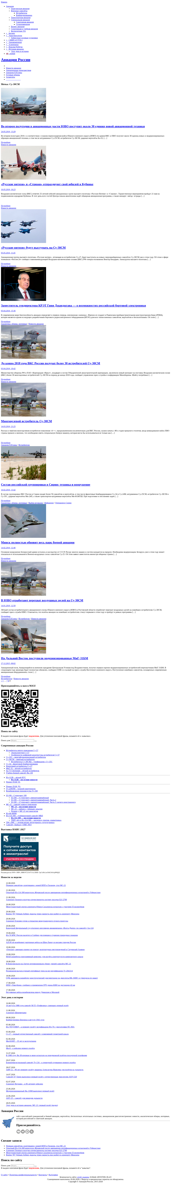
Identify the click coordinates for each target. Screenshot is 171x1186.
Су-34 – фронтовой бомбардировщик (22, 764)
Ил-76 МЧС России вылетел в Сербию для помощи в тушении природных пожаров (42, 935)
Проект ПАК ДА (13, 786)
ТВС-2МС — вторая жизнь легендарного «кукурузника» (30, 822)
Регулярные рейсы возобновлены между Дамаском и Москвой (32, 992)
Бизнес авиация (17, 27)
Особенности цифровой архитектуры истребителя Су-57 (35, 755)
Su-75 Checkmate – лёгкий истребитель (22, 771)
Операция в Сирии (63, 503)
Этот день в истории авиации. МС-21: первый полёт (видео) (32, 1105)
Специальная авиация (20, 20)
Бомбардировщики (24, 15)
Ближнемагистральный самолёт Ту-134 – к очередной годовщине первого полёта (41, 1062)
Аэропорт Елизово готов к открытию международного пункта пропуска (37, 921)
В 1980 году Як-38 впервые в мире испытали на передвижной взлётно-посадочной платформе (46, 1055)
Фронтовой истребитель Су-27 (19, 766)
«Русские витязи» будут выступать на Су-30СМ (33, 247)
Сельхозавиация (23, 24)
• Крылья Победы (14, 47)
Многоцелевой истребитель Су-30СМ (26, 421)
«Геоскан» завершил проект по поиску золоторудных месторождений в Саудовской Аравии (45, 949)
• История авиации (15, 49)
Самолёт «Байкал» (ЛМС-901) (19, 825)
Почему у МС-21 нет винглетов (24, 811)
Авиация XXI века (14, 73)
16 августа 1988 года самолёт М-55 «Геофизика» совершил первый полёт (37, 1005)
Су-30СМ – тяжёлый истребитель (20, 759)
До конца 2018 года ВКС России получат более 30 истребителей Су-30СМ (50, 363)
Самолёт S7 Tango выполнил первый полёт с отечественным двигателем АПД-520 (41, 1077)
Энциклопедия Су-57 (20, 753)
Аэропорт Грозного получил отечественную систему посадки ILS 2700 (36, 900)
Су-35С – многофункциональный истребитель (26, 757)
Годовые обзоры (13, 75)
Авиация (10, 6)
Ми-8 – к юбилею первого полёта (20, 1048)
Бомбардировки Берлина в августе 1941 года (25, 1020)
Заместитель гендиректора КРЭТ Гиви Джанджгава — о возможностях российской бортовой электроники (73, 305)
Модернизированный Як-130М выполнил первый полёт (30, 1091)
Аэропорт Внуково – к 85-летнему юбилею (24, 1084)
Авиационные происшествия (18, 70)
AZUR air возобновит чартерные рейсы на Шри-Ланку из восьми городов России (41, 942)
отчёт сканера (83, 1177)
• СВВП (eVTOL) (14, 40)
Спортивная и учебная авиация (24, 29)
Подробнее (5, 142)
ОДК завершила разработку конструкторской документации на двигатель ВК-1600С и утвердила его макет (52, 978)
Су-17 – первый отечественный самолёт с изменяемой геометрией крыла (37, 1034)
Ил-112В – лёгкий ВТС (16, 777)
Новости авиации (13, 68)
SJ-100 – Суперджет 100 (16, 795)
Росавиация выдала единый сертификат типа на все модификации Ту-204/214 (39, 971)
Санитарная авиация (25, 22)
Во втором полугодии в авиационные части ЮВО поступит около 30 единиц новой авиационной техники (73, 126)
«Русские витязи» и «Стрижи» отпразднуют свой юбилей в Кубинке (47, 184)
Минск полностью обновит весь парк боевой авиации (37, 542)
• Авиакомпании (14, 42)
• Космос (10, 33)
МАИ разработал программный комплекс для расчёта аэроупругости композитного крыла (44, 957)
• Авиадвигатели (14, 36)
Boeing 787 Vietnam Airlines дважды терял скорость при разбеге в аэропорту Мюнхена (42, 914)
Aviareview (10, 77)
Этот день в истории (20, 51)
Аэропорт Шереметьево (16, 1013)
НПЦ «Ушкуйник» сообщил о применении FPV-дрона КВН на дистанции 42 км (40, 985)
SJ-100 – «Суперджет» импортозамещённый (30, 798)
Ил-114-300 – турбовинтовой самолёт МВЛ (24, 816)
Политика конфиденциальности (23, 1175)
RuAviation (53, 1175)
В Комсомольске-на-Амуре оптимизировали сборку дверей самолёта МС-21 (38, 964)
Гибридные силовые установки (24, 38)
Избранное (49, 503)
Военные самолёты (19, 11)
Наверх (4, 2)
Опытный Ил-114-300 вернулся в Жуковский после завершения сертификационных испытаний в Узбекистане (53, 892)
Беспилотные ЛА (18, 31)
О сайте (4, 1175)
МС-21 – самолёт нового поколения (21, 804)
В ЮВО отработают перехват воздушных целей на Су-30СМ (42, 600)
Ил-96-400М (11, 813)
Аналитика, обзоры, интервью (14, 324)
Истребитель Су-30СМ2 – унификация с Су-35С (31, 762)
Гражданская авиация (20, 9)
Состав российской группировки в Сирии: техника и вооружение (45, 484)
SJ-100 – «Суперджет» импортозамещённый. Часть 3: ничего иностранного (43, 802)
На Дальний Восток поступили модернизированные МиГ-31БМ (44, 658)
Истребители (21, 13)
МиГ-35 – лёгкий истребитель (19, 768)
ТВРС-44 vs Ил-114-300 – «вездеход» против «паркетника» (36, 820)
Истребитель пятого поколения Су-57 (22, 750)
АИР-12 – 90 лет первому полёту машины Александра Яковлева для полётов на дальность (44, 1070)
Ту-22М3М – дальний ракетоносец (21, 789)
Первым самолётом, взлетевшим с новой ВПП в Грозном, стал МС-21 (36, 885)
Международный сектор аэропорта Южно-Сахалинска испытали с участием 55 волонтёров (45, 907)
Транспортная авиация (20, 18)
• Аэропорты (12, 45)
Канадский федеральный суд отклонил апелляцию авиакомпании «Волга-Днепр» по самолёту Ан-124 (50, 928)
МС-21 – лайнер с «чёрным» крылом (26, 809)
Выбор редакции (36, 503)
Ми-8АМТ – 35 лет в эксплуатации (21, 1041)
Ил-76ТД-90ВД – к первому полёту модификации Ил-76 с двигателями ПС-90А (40, 1027)
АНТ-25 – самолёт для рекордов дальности (24, 1098)
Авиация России (15, 59)
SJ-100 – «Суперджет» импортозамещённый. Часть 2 (33, 800)
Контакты (43, 1175)
